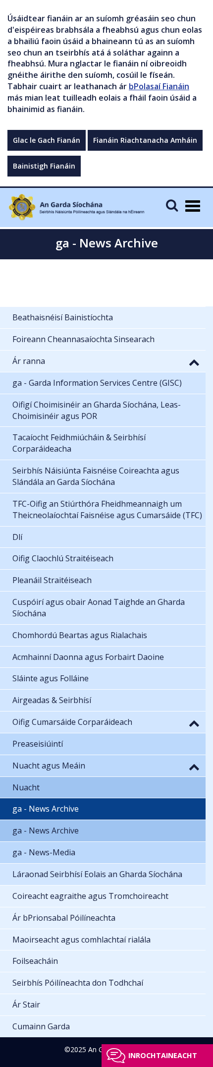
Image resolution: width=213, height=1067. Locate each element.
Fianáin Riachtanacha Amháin (145, 140)
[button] (194, 361)
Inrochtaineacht (162, 1055)
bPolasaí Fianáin (159, 86)
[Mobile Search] (171, 205)
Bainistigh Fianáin (44, 166)
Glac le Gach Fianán (46, 140)
